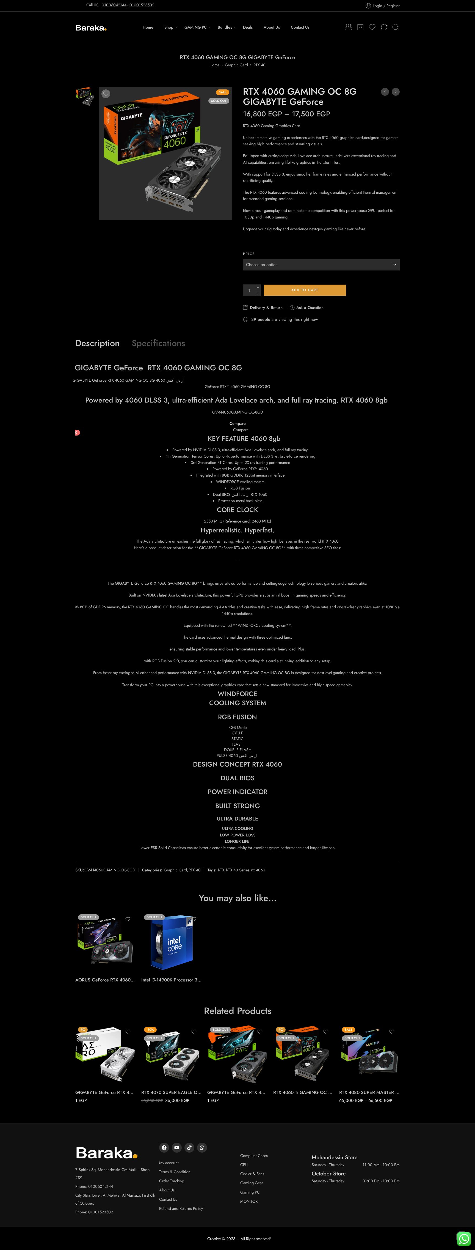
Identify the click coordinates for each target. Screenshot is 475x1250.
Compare (238, 423)
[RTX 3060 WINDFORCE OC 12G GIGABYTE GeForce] (396, 92)
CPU (244, 1164)
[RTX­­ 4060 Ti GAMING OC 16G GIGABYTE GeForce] (303, 1054)
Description (97, 343)
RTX (221, 870)
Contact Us (300, 27)
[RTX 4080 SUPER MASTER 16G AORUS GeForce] (369, 1054)
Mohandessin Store (335, 1157)
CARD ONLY (354, 1068)
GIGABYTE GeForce (109, 367)
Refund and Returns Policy (181, 1208)
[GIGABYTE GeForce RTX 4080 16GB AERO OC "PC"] (105, 1054)
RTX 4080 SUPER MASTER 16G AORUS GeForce (369, 1092)
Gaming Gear (251, 1183)
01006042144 (114, 5)
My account (168, 1163)
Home (148, 27)
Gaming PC (250, 1192)
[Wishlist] (105, 93)
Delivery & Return (265, 308)
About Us (272, 27)
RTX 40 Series (237, 870)
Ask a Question (309, 308)
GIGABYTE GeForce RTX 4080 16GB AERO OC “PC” (105, 1092)
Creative (214, 1238)
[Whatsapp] (202, 1148)
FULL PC (354, 1076)
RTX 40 (259, 65)
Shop (168, 27)
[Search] (396, 27)
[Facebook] (164, 1148)
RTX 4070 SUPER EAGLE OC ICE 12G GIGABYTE (171, 1092)
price (249, 253)
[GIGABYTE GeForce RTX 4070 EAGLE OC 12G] (237, 1054)
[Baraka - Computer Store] (91, 27)
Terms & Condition (174, 1172)
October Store (329, 1173)
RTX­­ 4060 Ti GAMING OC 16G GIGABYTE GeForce (303, 1092)
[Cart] (360, 27)
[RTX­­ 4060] (85, 96)
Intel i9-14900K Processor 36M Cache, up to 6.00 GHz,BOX (171, 980)
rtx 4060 (258, 870)
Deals (248, 27)
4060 (172, 367)
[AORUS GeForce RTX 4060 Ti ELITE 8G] (105, 942)
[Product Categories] (348, 27)
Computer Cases (254, 1155)
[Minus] (258, 293)
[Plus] (258, 287)
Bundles (225, 27)
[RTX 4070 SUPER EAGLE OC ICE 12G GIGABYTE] (171, 1054)
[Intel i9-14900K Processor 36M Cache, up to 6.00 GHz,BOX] (171, 942)
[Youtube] (177, 1148)
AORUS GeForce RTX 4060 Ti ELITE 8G (105, 980)
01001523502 (141, 5)
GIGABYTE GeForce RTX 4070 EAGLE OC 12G (237, 1092)
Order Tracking (171, 1181)
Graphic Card (236, 65)
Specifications (158, 343)
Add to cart (304, 290)
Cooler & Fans (252, 1174)
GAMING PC (195, 27)
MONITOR (249, 1201)
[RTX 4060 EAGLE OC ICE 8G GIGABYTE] (385, 92)
